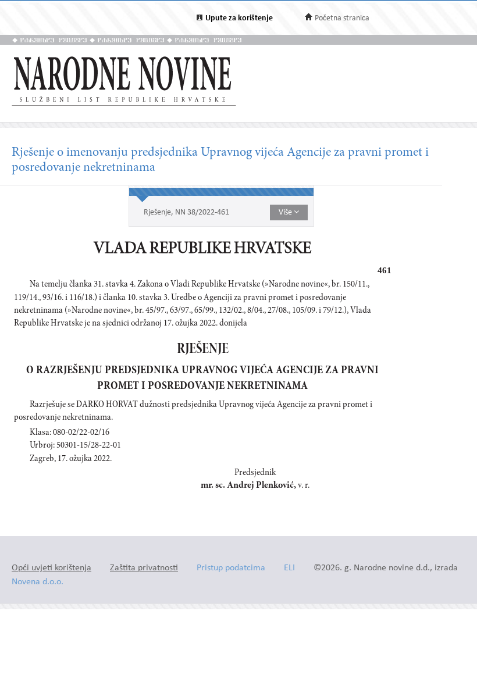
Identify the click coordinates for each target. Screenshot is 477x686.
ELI (289, 568)
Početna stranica (342, 18)
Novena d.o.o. (37, 582)
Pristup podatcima (231, 568)
